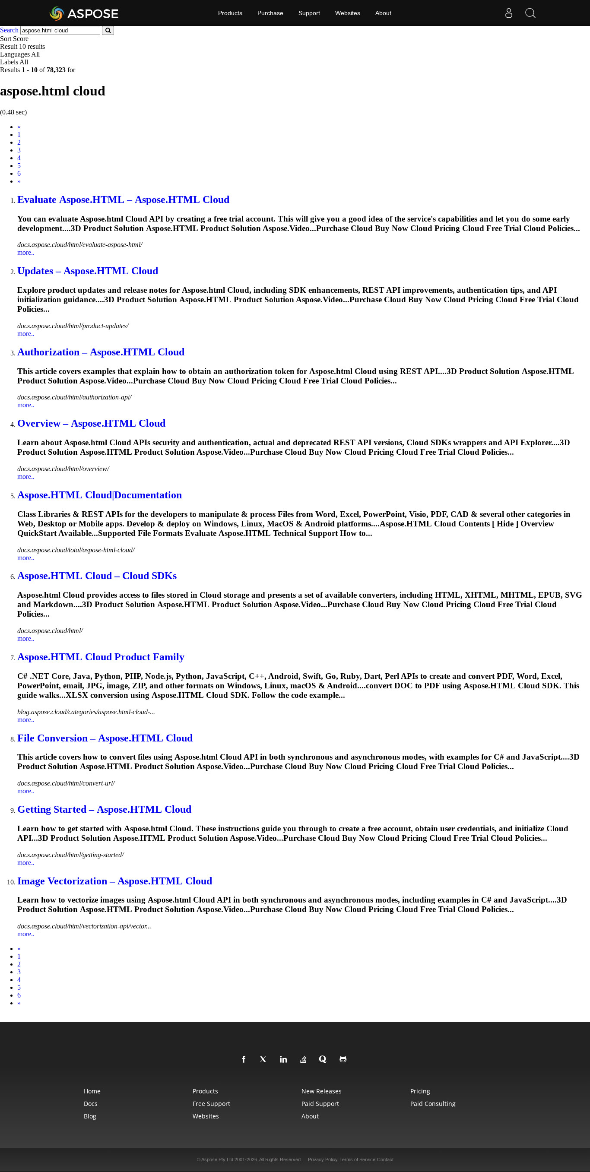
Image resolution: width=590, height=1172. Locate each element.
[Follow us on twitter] (265, 1059)
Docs (91, 1103)
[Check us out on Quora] (324, 1059)
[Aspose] (84, 13)
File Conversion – (105, 738)
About (383, 13)
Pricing (420, 1091)
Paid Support (320, 1103)
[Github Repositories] (344, 1059)
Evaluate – (123, 199)
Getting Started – (104, 809)
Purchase (270, 13)
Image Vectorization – (114, 881)
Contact (385, 1159)
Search (9, 30)
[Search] (530, 13)
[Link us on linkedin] (285, 1059)
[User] (509, 13)
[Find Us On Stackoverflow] (305, 1059)
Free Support (211, 1103)
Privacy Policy (323, 1159)
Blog (90, 1116)
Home (92, 1091)
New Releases (321, 1091)
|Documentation (99, 494)
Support (309, 13)
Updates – (87, 270)
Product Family (100, 656)
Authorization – (100, 352)
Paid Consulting (433, 1103)
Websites (347, 13)
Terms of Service (357, 1159)
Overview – (91, 423)
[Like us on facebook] (245, 1059)
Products (230, 13)
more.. (26, 252)
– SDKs (97, 575)
